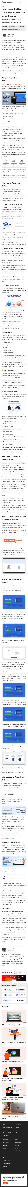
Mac (3, 6)
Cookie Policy (6, 1163)
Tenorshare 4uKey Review (18, 937)
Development (18, 1142)
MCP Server (6, 1142)
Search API (6, 1130)
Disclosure (5, 1166)
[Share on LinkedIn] (17, 22)
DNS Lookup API (7, 1135)
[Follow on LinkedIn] (15, 950)
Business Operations (20, 1151)
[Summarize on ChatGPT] (12, 22)
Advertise (18, 1130)
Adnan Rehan (11, 949)
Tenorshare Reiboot (15, 84)
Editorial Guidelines (8, 1169)
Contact (18, 1132)
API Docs (5, 1145)
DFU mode (5, 251)
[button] (24, 2)
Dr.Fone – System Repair (17, 847)
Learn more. (20, 29)
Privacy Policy (6, 1160)
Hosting (16, 1148)
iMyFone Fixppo (11, 799)
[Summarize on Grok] (20, 22)
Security (17, 1145)
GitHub (5, 1148)
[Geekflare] (7, 2)
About (17, 1127)
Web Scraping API (7, 1127)
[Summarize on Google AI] (15, 22)
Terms (4, 1157)
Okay (5, 1183)
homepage (15, 530)
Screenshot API (7, 1132)
